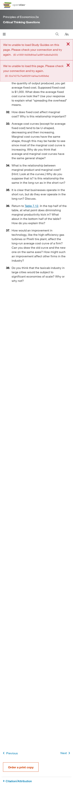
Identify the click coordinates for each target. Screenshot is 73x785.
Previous (12, 753)
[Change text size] (66, 34)
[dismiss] (68, 44)
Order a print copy (21, 767)
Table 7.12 (31, 205)
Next (63, 753)
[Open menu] (4, 34)
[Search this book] (57, 34)
